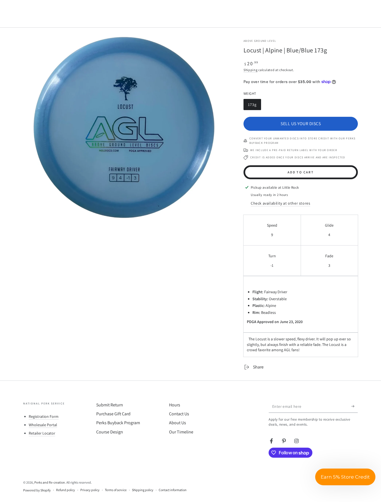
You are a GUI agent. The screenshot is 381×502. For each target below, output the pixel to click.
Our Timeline (181, 432)
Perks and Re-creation (49, 482)
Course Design (109, 432)
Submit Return (109, 405)
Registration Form (44, 416)
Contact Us (179, 414)
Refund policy (65, 490)
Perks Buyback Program (118, 423)
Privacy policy (90, 490)
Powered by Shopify (37, 490)
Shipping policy (142, 490)
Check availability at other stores (280, 203)
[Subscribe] (354, 406)
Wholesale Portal (43, 424)
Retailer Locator (42, 433)
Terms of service (116, 490)
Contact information (173, 490)
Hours (174, 405)
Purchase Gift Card (113, 414)
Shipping (250, 70)
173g (254, 106)
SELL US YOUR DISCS (301, 124)
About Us (177, 423)
